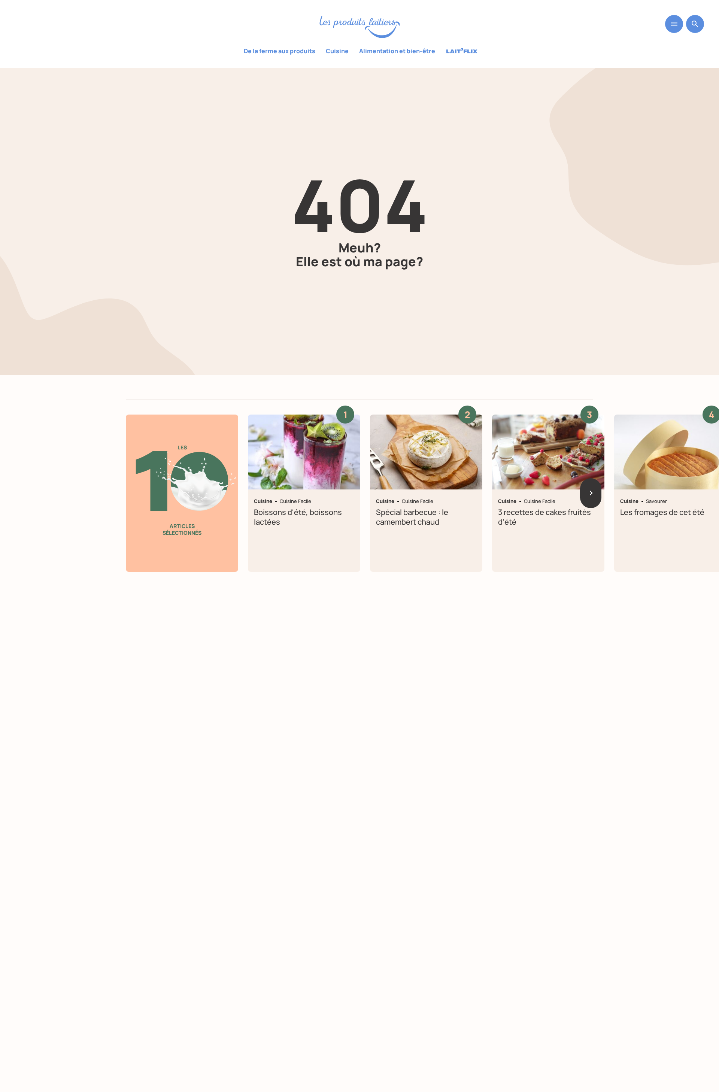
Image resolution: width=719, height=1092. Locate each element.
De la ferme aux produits (279, 51)
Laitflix (462, 51)
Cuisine (337, 51)
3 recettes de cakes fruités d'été (544, 517)
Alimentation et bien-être (397, 51)
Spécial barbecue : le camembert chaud (412, 517)
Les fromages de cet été (662, 512)
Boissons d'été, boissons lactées (298, 517)
